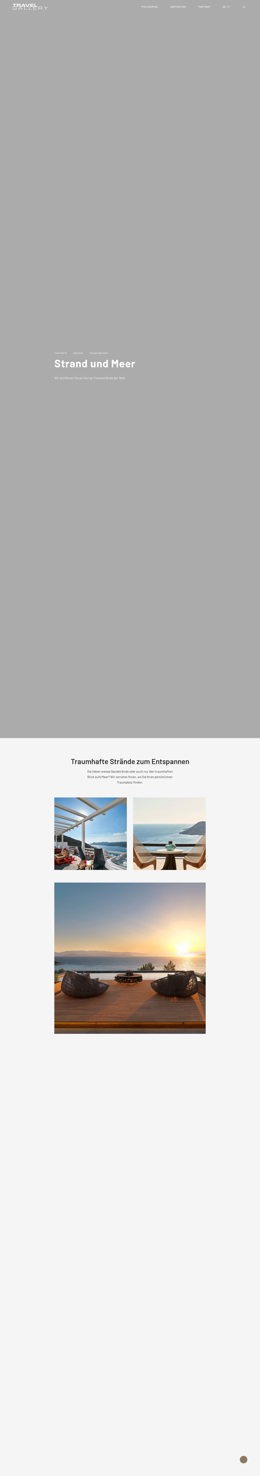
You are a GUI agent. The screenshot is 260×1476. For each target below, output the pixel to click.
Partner (204, 6)
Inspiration (178, 6)
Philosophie (150, 6)
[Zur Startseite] (30, 7)
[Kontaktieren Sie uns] (243, 1459)
